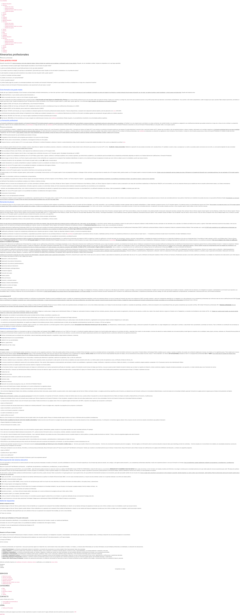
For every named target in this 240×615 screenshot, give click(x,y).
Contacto (4, 17)
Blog (3, 15)
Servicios (4, 5)
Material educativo (9, 8)
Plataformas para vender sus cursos (13, 9)
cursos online (54, 562)
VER (75, 611)
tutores (34, 562)
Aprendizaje (113, 240)
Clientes (4, 14)
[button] (120, 564)
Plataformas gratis (9, 11)
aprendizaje (30, 124)
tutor (124, 142)
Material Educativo (6, 3)
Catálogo (4, 18)
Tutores (4, 12)
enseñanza (53, 118)
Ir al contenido (3, 0)
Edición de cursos (9, 6)
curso (114, 110)
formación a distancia (27, 562)
